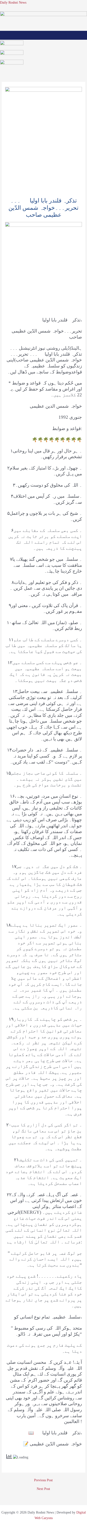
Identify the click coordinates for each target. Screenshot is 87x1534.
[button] (43, 35)
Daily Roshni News (13, 2)
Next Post (43, 1489)
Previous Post (43, 1480)
